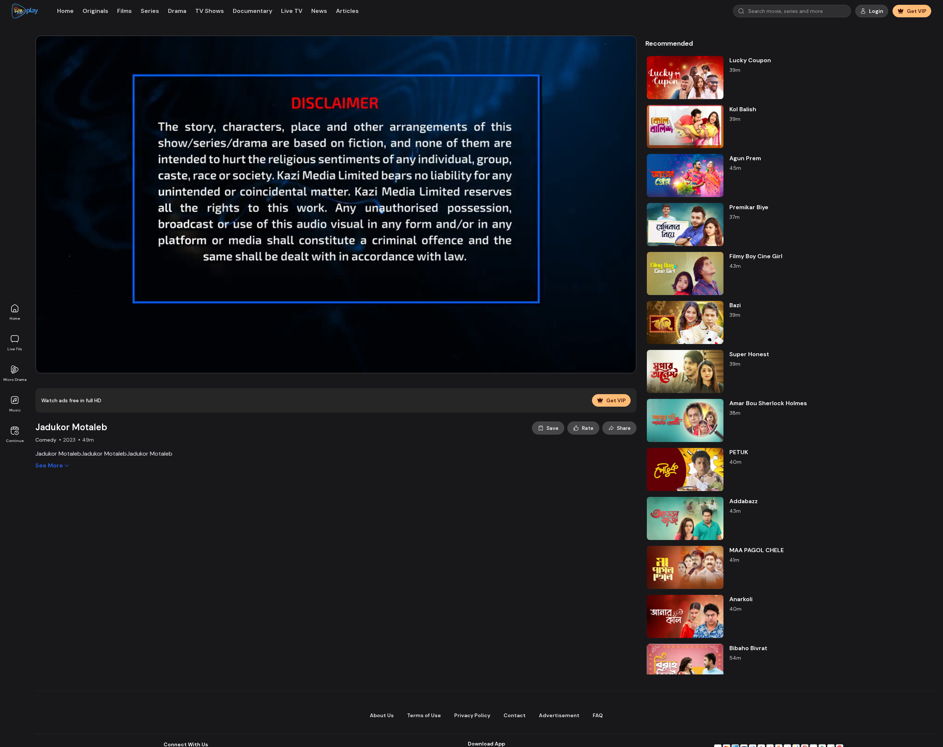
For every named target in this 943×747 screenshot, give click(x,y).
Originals (95, 11)
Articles (347, 11)
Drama (177, 11)
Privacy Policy (472, 715)
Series (150, 11)
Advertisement (559, 715)
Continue (15, 440)
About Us (382, 715)
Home (15, 318)
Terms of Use (424, 715)
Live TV (291, 11)
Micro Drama (15, 379)
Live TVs (14, 349)
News (319, 11)
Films (124, 11)
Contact (515, 715)
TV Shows (209, 11)
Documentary (252, 11)
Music (15, 410)
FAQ (598, 715)
